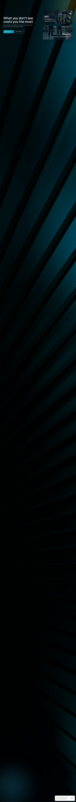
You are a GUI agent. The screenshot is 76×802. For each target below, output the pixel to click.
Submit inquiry (65, 1)
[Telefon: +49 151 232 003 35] (70, 1)
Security (53, 1)
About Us (58, 1)
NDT (49, 1)
